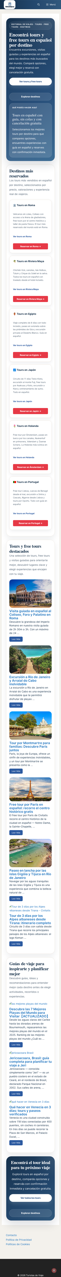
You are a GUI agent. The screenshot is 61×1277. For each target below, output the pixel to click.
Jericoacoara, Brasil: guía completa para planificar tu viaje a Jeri (30, 1061)
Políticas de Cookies (18, 1244)
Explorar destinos (30, 96)
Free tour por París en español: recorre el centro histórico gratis (29, 808)
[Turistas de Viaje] (9, 4)
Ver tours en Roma (22, 236)
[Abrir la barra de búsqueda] (38, 4)
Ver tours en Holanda (23, 457)
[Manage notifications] (54, 1270)
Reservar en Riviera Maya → (30, 299)
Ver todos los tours (31, 1197)
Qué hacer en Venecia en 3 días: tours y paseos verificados (30, 1110)
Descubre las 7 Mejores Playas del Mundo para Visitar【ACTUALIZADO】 (29, 1012)
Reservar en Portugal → (30, 523)
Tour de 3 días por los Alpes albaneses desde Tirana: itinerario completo (30, 919)
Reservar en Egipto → (30, 355)
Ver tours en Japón (22, 401)
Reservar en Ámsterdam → (30, 467)
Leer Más (16, 639)
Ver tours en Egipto (22, 345)
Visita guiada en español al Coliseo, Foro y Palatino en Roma (30, 614)
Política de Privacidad (19, 1239)
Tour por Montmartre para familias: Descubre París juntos (29, 746)
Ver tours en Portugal (23, 513)
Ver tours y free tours (30, 81)
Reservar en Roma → (30, 246)
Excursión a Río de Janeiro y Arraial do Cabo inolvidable (29, 680)
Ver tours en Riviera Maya (26, 289)
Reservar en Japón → (30, 411)
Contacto (11, 1235)
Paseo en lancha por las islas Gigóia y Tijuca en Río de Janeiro (30, 874)
